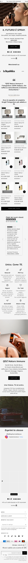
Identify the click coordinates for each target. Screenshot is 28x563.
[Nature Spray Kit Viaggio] (7, 116)
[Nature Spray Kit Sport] (7, 141)
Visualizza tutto (14, 212)
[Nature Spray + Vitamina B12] (20, 191)
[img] (15, 223)
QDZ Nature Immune (20, 151)
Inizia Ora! (14, 46)
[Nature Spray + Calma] (20, 166)
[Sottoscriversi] (26, 528)
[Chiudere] (25, 545)
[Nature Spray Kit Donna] (20, 116)
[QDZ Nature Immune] (20, 141)
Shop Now (14, 381)
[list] (14, 295)
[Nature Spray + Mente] (7, 191)
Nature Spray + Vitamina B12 (18, 202)
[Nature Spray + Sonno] (7, 166)
